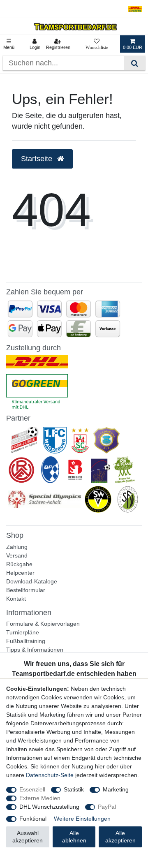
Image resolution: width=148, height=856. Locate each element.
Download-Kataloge (31, 581)
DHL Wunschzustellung (49, 806)
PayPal (107, 806)
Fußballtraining (25, 641)
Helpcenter (20, 572)
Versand (17, 555)
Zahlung (17, 547)
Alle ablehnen (74, 837)
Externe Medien (39, 798)
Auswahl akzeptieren (27, 837)
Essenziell (32, 789)
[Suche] (134, 63)
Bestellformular (25, 590)
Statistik (74, 789)
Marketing (116, 789)
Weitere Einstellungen (82, 818)
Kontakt (16, 598)
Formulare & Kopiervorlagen (43, 623)
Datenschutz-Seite (50, 775)
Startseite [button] (37, 159)
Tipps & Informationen (34, 649)
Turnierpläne (22, 632)
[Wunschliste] (97, 44)
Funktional (32, 818)
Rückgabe (19, 564)
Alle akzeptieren (120, 837)
